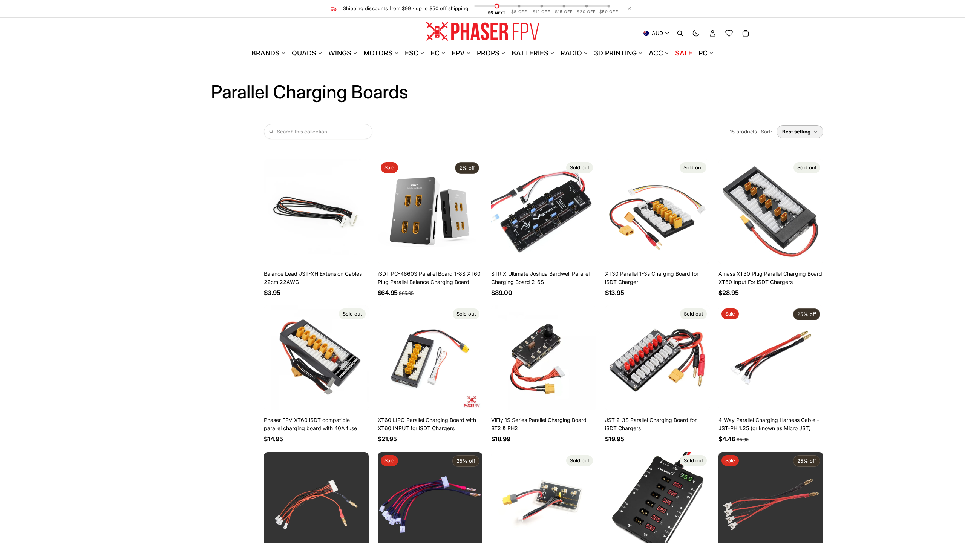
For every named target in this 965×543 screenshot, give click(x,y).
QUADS (304, 53)
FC (435, 53)
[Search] (680, 33)
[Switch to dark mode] (696, 33)
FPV (458, 53)
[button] (800, 131)
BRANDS (265, 53)
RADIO (571, 53)
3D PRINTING (615, 53)
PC (703, 53)
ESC (411, 53)
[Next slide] (357, 211)
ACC (656, 53)
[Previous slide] (275, 211)
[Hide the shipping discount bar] (629, 8)
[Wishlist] (729, 33)
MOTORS (378, 53)
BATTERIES (530, 53)
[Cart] (745, 33)
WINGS (339, 53)
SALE (683, 53)
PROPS (488, 53)
